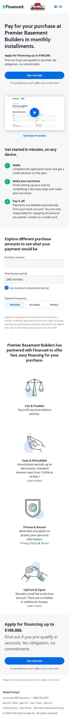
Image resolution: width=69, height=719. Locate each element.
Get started (34, 75)
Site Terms (25, 707)
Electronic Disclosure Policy (48, 707)
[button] (34, 112)
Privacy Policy (29, 543)
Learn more (34, 480)
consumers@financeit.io (16, 697)
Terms (45, 543)
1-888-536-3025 (39, 697)
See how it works (34, 135)
